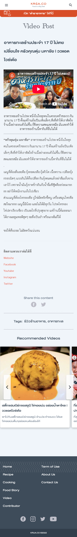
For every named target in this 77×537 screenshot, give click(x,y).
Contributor (11, 505)
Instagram (10, 277)
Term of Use (50, 466)
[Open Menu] (6, 5)
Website (9, 258)
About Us (48, 474)
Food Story (11, 490)
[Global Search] (70, 5)
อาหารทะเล (55, 321)
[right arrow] (7, 387)
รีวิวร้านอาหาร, (36, 321)
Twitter (8, 283)
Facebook (10, 264)
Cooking (9, 482)
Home (7, 466)
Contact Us (49, 482)
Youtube (9, 271)
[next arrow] (69, 387)
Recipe (8, 474)
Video (7, 498)
